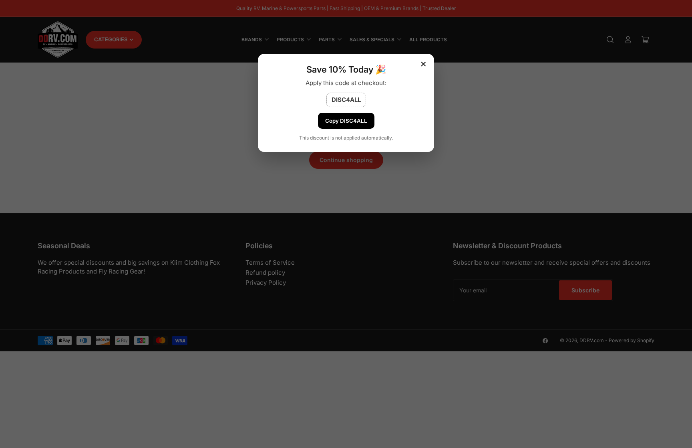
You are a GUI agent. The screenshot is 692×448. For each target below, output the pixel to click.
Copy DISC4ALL (346, 121)
